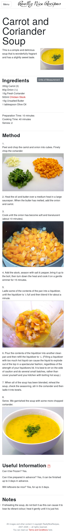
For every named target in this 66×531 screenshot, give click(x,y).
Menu (6, 4)
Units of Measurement (49, 79)
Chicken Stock (17, 97)
